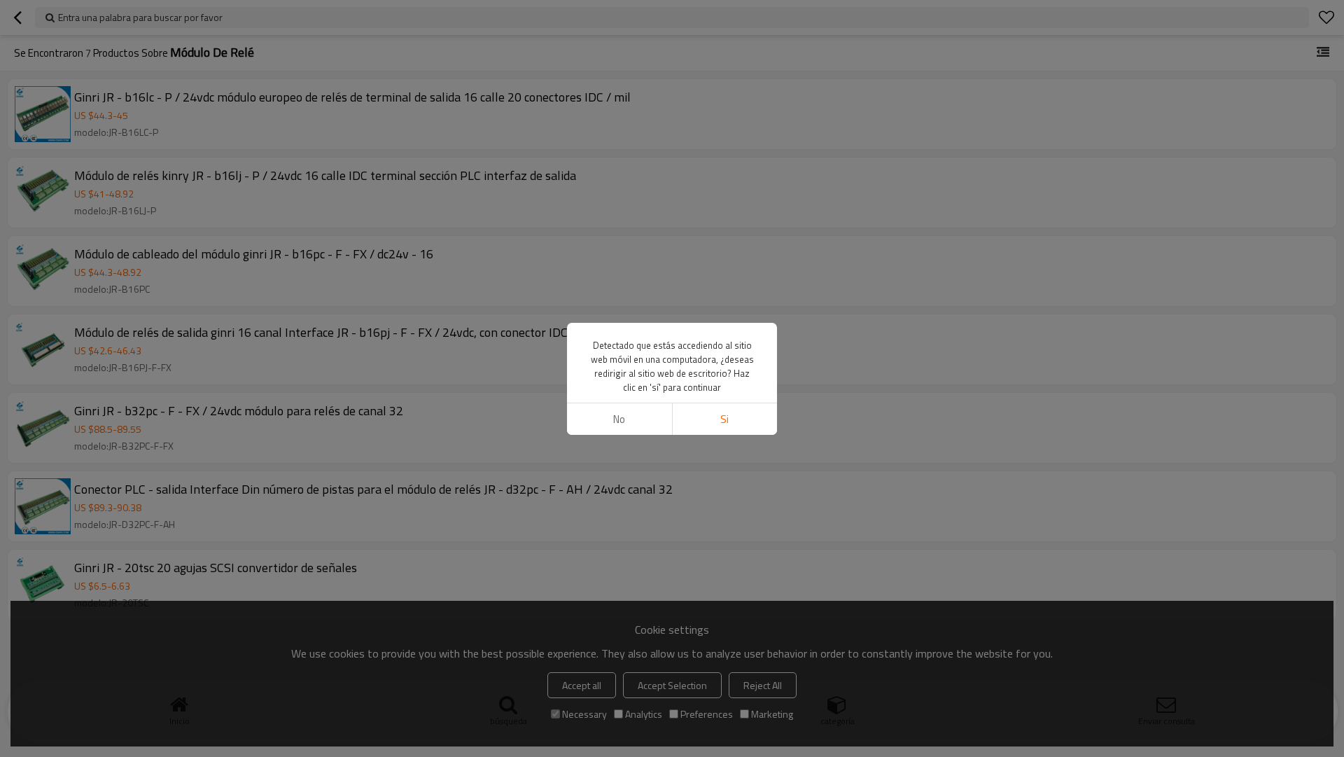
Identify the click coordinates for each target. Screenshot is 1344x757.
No (619, 419)
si (724, 419)
